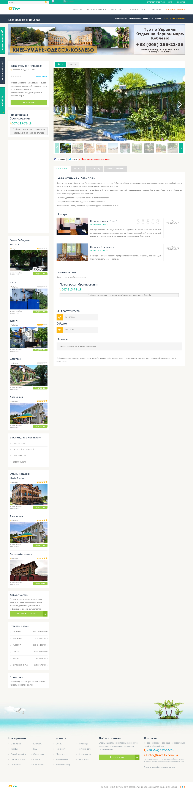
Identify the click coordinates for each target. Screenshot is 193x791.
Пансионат (60, 749)
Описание (62, 169)
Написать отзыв (115, 169)
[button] (177, 104)
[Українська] (69, 1)
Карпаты (156, 9)
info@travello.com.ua (163, 755)
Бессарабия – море (21, 554)
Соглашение (38, 754)
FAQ (35, 749)
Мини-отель (61, 754)
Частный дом (62, 760)
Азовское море (138, 9)
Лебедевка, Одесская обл (23, 70)
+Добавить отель (175, 9)
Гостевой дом (84, 749)
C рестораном (19, 462)
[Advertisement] (28, 186)
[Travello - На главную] (14, 8)
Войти (170, 2)
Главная (77, 9)
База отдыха (84, 760)
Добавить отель (18, 760)
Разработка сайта (18, 754)
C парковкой (19, 443)
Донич (13, 321)
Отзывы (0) (94, 169)
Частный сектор (63, 765)
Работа (36, 760)
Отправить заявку (26, 614)
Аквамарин (16, 397)
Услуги (78, 169)
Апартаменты (85, 754)
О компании (16, 744)
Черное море (118, 9)
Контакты (180, 2)
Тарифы (14, 749)
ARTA (13, 282)
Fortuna (14, 244)
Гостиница (83, 744)
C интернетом (19, 456)
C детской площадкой (23, 449)
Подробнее (40, 274)
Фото (60, 64)
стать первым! (90, 346)
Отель (59, 744)
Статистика (16, 765)
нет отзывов (41, 76)
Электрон (15, 359)
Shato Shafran (18, 478)
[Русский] (57, 1)
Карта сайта (38, 765)
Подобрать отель (96, 9)
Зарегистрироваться (156, 2)
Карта (73, 64)
